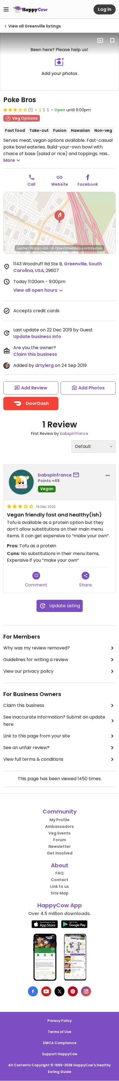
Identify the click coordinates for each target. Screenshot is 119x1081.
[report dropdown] (107, 475)
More (9, 160)
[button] (59, 216)
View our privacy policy (28, 671)
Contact (59, 880)
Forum (59, 840)
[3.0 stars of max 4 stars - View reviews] (15, 109)
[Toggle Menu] (6, 9)
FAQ (59, 873)
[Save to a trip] (100, 40)
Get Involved (60, 853)
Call (31, 184)
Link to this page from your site (36, 736)
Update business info (37, 336)
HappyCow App (59, 905)
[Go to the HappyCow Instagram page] (86, 991)
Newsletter (59, 846)
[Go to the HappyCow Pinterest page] (73, 991)
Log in (104, 9)
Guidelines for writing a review (35, 659)
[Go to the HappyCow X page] (59, 991)
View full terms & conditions (33, 759)
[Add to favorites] (112, 40)
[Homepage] (30, 9)
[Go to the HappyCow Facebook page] (33, 991)
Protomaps (39, 248)
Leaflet (22, 248)
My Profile (59, 820)
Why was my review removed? (36, 648)
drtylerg (44, 365)
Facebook (87, 184)
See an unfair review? (26, 747)
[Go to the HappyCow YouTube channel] (46, 991)
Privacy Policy (59, 1020)
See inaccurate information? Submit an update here (54, 720)
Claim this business (35, 354)
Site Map (60, 893)
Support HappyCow (59, 1054)
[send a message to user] (77, 475)
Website (59, 184)
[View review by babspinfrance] (21, 482)
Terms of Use (59, 1031)
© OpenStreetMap (66, 248)
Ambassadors (59, 826)
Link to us (59, 886)
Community (60, 811)
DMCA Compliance (59, 1042)
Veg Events (59, 833)
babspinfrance (74, 433)
